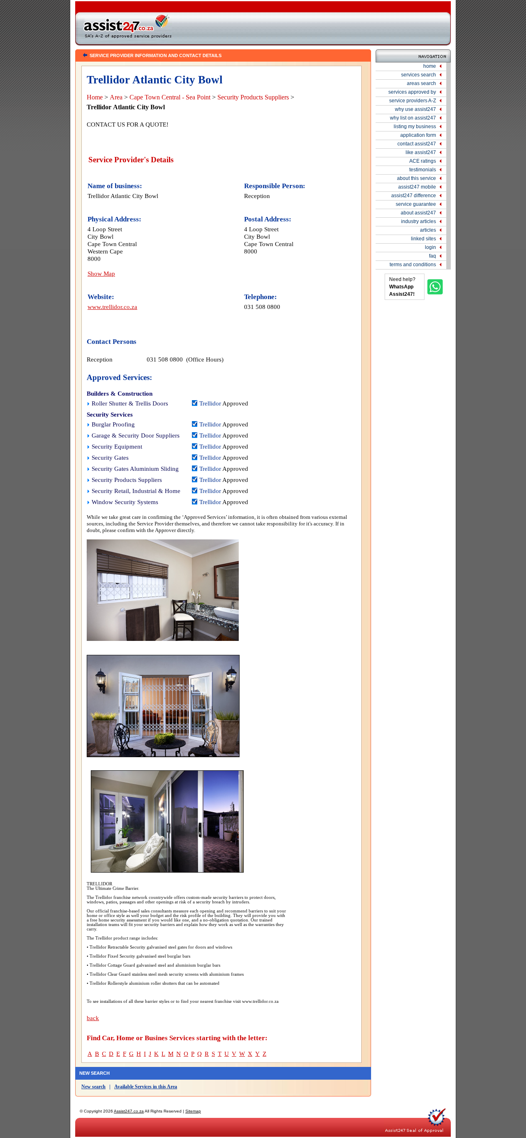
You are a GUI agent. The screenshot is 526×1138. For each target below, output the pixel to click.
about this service (416, 178)
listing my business (415, 126)
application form (418, 135)
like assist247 (421, 152)
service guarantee (416, 204)
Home (95, 97)
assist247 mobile (417, 187)
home (429, 66)
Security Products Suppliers (253, 97)
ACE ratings (422, 161)
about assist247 (418, 213)
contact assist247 (416, 144)
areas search (421, 83)
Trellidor (210, 403)
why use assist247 (415, 109)
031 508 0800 (262, 306)
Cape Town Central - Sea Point (169, 97)
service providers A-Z (412, 101)
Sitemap (193, 1111)
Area (116, 97)
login (430, 247)
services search (418, 75)
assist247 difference (413, 195)
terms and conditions (413, 264)
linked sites (423, 239)
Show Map (101, 273)
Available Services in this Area (145, 1087)
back (93, 1018)
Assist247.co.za (129, 1111)
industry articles (418, 221)
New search (93, 1087)
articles (428, 230)
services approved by (412, 92)
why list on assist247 (413, 118)
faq (432, 256)
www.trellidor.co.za (112, 306)
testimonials (422, 170)
